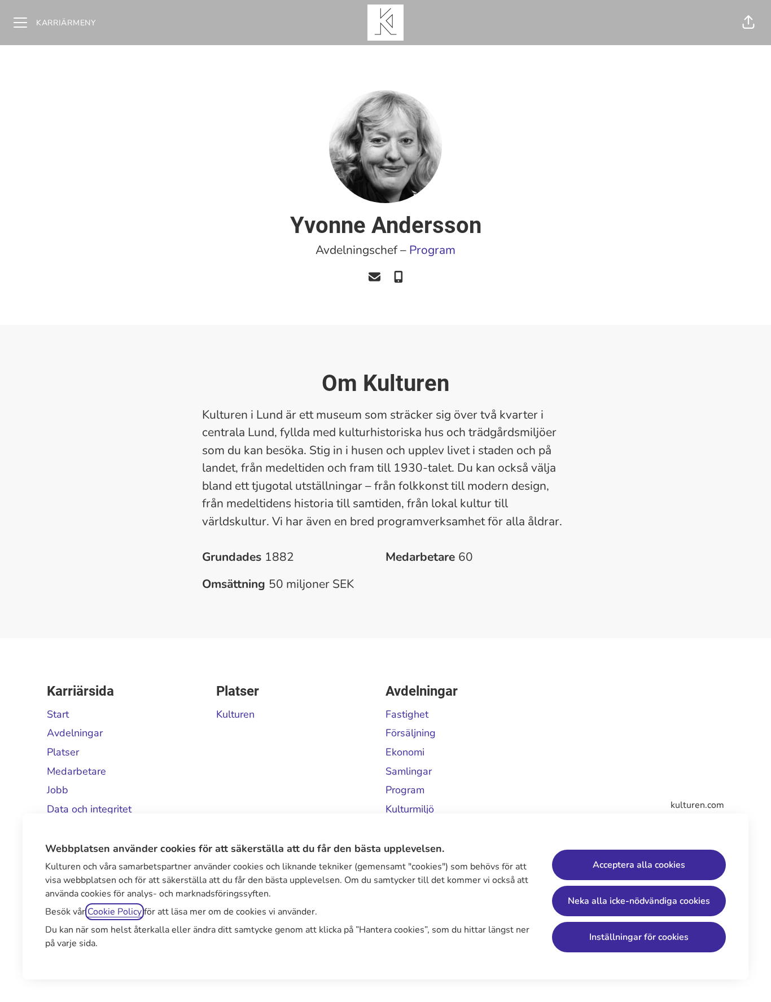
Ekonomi (405, 752)
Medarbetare (76, 771)
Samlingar (409, 771)
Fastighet (407, 714)
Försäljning (411, 733)
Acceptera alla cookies (639, 865)
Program (432, 250)
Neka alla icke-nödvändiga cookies (639, 901)
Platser (63, 752)
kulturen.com (697, 805)
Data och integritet (89, 809)
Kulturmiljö (410, 809)
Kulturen (235, 714)
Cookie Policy (114, 912)
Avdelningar (75, 733)
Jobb (57, 790)
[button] (748, 22)
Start (58, 714)
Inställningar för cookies (639, 937)
